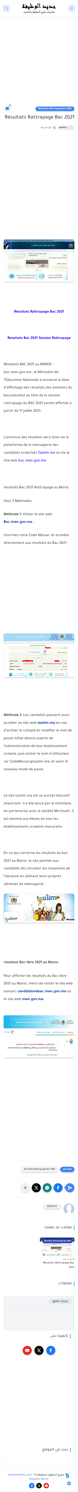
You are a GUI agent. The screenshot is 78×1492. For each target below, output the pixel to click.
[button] (58, 1187)
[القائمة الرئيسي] (71, 8)
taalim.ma (46, 723)
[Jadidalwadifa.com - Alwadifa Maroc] (39, 8)
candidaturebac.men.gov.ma (41, 992)
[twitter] (39, 1350)
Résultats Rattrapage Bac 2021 (55, 108)
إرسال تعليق (60, 1301)
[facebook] (50, 1350)
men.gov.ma (33, 1000)
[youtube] (27, 1350)
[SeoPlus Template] (67, 1475)
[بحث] (6, 8)
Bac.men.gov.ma (18, 522)
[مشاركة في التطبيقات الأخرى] (25, 1187)
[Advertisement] (39, 63)
